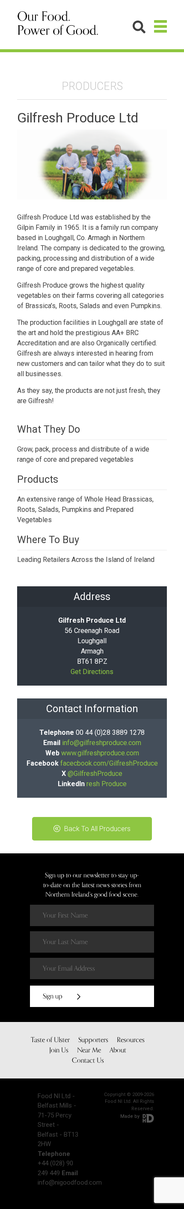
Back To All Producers (96, 829)
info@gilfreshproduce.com (101, 743)
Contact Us (88, 1060)
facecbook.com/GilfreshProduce (109, 763)
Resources (131, 1040)
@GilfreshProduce (95, 773)
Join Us (58, 1050)
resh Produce (106, 784)
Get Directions (92, 672)
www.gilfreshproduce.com (100, 753)
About (118, 1050)
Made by (130, 1116)
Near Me (89, 1050)
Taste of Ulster (50, 1040)
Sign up (53, 996)
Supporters (93, 1040)
